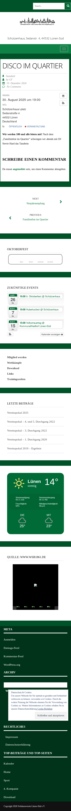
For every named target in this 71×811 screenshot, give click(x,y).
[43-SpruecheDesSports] (43, 608)
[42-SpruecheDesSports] (35, 608)
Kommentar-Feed (13, 656)
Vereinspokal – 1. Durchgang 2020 (27, 439)
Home (7, 772)
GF (11, 79)
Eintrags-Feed (11, 648)
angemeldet (19, 169)
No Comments (14, 86)
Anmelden (9, 639)
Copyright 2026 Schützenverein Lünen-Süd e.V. (24, 806)
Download (9, 797)
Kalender (9, 763)
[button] (63, 103)
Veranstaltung (35, 126)
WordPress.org (12, 664)
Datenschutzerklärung (17, 744)
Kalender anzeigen (51, 334)
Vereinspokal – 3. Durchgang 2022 (27, 430)
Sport (7, 780)
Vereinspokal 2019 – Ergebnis (24, 448)
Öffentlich (15, 126)
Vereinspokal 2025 (17, 412)
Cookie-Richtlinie (44, 709)
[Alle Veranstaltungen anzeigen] (63, 95)
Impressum (11, 736)
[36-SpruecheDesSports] (27, 608)
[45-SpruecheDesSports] (50, 608)
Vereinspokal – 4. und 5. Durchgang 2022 (31, 421)
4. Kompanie (11, 788)
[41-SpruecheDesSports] (20, 608)
